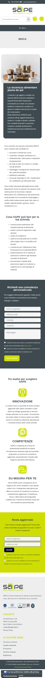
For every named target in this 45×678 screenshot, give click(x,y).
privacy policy (27, 346)
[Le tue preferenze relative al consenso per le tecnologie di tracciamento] (10, 676)
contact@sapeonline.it (10, 627)
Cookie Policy (27, 667)
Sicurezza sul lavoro (10, 642)
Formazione (7, 649)
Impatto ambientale (9, 645)
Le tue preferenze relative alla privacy (23, 672)
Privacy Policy (8, 630)
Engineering (7, 655)
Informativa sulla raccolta (13, 675)
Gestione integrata (9, 652)
